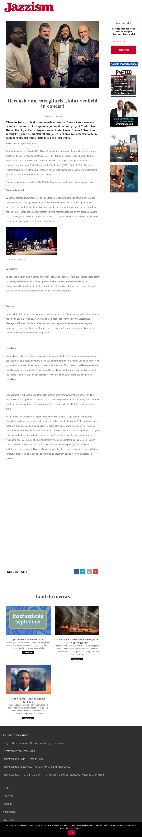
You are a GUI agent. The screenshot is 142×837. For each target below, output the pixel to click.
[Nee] (138, 829)
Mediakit (7, 803)
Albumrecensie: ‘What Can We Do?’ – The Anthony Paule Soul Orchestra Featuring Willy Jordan (54, 774)
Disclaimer (8, 795)
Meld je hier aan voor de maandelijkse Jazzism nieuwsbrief (123, 31)
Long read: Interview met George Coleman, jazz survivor (33, 743)
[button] (76, 571)
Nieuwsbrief (9, 811)
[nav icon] (136, 7)
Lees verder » (28, 653)
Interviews (8, 819)
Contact (7, 788)
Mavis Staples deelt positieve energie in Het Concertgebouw (77, 641)
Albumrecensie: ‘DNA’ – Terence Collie (23, 758)
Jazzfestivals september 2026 (28, 639)
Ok (72, 832)
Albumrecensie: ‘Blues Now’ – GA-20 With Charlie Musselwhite (36, 766)
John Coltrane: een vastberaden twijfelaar (28, 700)
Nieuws (59, 116)
